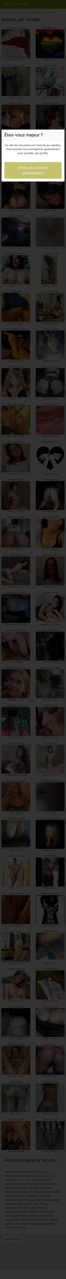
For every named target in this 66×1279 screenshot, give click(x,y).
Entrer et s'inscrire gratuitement (33, 170)
